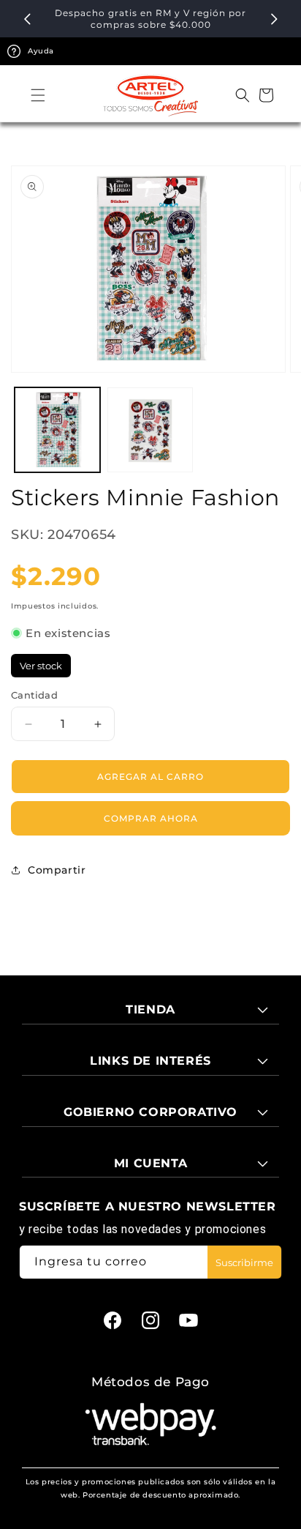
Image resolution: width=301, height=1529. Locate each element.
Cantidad (34, 695)
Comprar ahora (151, 818)
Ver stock (41, 666)
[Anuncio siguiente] (274, 19)
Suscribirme (244, 1262)
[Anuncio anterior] (27, 19)
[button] (38, 95)
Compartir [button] (56, 870)
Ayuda (41, 51)
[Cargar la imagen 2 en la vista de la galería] (150, 430)
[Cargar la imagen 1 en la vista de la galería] (57, 430)
